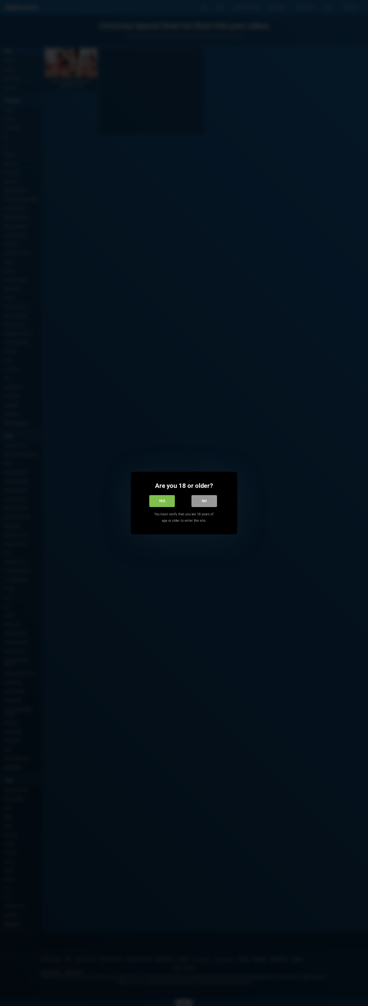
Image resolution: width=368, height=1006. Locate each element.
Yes (162, 501)
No (204, 501)
